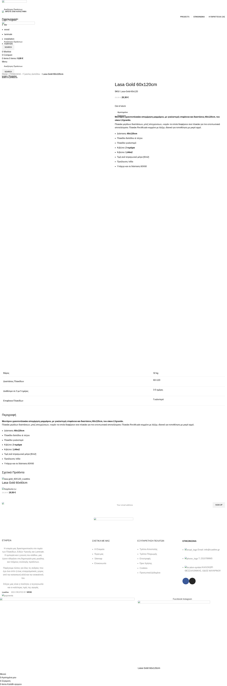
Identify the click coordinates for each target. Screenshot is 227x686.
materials (8, 44)
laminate (8, 34)
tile (5, 25)
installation (9, 39)
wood (6, 29)
